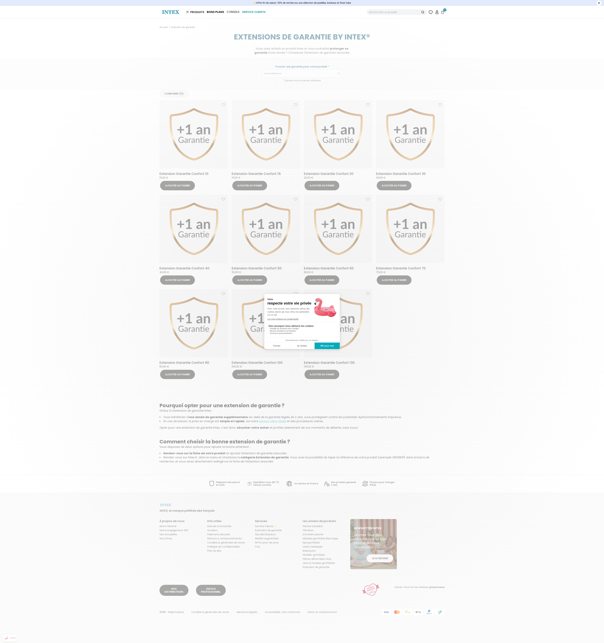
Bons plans (215, 12)
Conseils (233, 12)
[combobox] (396, 12)
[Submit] (423, 12)
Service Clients (254, 12)
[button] (437, 12)
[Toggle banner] (598, 3)
